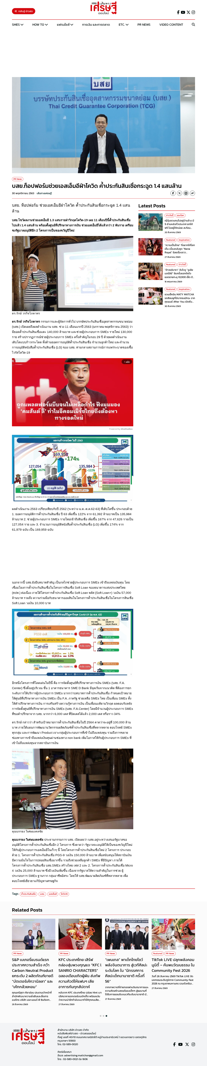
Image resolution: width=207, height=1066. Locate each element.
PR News (143, 24)
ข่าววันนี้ (169, 215)
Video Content (171, 24)
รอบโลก (180, 215)
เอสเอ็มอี (53, 894)
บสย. (42, 894)
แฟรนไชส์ (63, 24)
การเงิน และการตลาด (96, 24)
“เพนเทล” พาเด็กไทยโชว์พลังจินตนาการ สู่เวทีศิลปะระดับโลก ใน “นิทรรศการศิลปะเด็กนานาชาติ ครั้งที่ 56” (126, 970)
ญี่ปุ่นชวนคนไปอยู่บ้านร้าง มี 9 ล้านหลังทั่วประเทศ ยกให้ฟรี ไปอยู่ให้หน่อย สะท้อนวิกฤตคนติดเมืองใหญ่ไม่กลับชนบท (180, 228)
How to (38, 24)
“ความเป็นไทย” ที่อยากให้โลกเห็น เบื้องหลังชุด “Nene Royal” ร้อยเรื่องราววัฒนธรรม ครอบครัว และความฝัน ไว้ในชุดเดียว (180, 252)
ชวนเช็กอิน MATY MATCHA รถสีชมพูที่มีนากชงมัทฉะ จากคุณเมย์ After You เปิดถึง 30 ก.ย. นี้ (180, 300)
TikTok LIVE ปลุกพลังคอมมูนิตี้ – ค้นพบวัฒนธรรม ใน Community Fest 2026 (173, 965)
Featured (170, 240)
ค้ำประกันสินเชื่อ (28, 894)
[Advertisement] (103, 52)
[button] (100, 1016)
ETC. (122, 24)
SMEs (16, 24)
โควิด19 (64, 894)
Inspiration (184, 240)
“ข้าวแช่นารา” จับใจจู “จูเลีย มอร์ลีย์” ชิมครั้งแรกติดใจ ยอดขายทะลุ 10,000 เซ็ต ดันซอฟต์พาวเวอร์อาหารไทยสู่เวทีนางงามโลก (179, 277)
